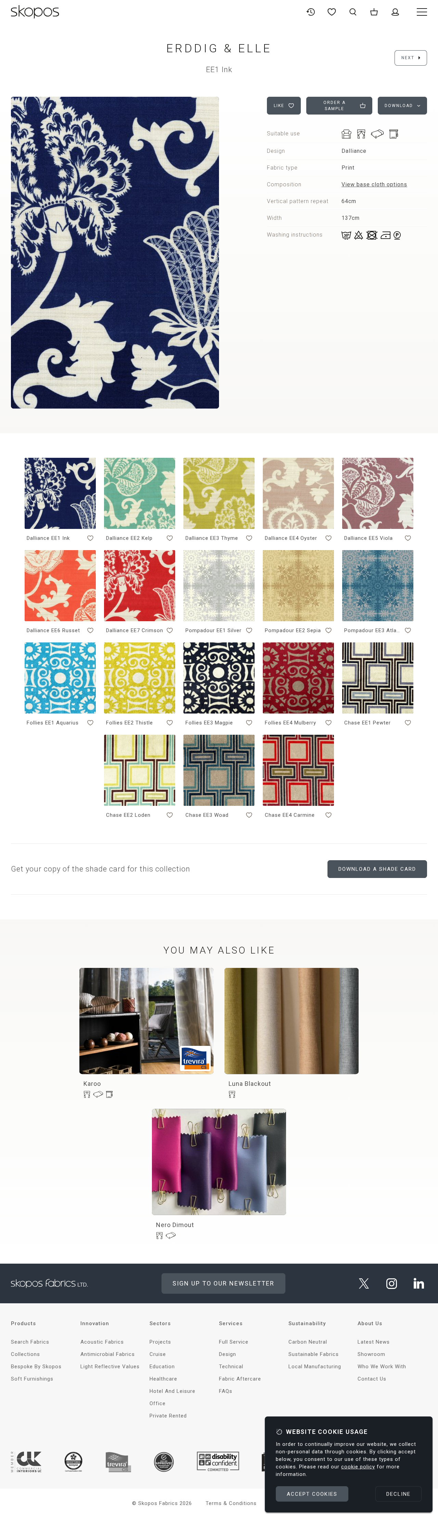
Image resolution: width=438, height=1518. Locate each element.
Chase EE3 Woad (207, 815)
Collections (25, 1354)
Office (158, 1403)
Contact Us (372, 1379)
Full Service (233, 1342)
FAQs (225, 1391)
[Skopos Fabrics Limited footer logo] (49, 1283)
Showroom (371, 1354)
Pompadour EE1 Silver (213, 630)
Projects (160, 1342)
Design (227, 1354)
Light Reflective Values (110, 1366)
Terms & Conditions (231, 1503)
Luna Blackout (250, 1083)
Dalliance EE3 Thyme (211, 538)
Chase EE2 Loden (128, 815)
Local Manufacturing (314, 1366)
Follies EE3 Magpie (209, 723)
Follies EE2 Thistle (129, 723)
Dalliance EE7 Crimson (134, 630)
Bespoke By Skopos (36, 1366)
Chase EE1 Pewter (367, 723)
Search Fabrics (30, 1342)
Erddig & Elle (219, 48)
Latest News (374, 1342)
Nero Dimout (175, 1224)
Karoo (92, 1083)
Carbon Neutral (307, 1342)
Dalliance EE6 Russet (53, 630)
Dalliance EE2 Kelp (129, 538)
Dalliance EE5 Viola (368, 538)
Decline (398, 1494)
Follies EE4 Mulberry (290, 723)
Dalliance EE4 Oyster (291, 538)
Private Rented (168, 1416)
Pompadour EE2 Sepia (293, 630)
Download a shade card (377, 869)
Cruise (158, 1354)
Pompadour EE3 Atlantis (373, 630)
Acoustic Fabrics (102, 1342)
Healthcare (163, 1379)
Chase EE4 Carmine (290, 815)
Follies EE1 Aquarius (53, 723)
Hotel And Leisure (172, 1391)
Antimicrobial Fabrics (107, 1354)
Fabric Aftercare (240, 1379)
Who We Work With (382, 1366)
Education (162, 1366)
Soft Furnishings (32, 1379)
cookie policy (358, 1467)
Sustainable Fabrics (313, 1354)
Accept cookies (312, 1494)
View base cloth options (374, 184)
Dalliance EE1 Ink (48, 538)
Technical (231, 1366)
